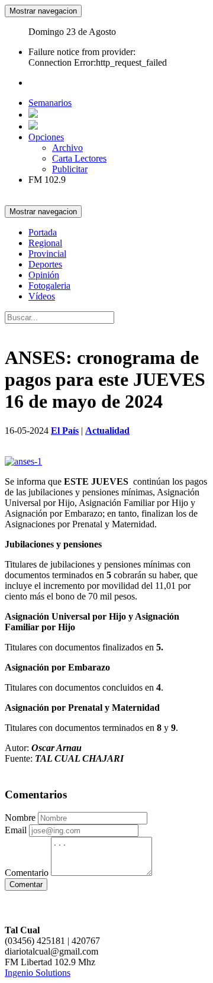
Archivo (67, 148)
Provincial (47, 254)
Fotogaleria (49, 286)
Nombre (20, 818)
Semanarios (50, 103)
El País (65, 431)
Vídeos (41, 296)
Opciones (46, 137)
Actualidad (107, 431)
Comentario (27, 873)
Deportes (45, 264)
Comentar (26, 884)
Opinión (43, 275)
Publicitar (70, 169)
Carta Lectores (79, 158)
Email (16, 830)
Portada (42, 232)
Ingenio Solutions (37, 973)
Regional (45, 243)
